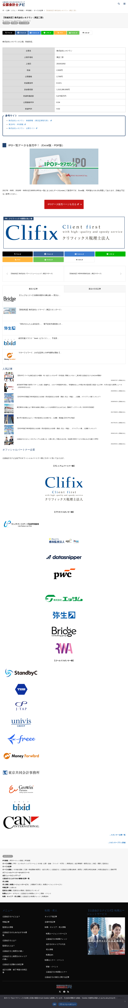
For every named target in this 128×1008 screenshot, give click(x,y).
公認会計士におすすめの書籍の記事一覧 (16, 878)
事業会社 (70, 863)
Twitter (60, 992)
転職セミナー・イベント (10, 893)
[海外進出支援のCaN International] (64, 822)
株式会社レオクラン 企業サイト (22, 128)
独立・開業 (97, 863)
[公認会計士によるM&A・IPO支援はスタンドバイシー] (64, 673)
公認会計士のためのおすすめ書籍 (14, 933)
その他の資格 (17, 869)
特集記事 (5, 887)
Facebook (64, 992)
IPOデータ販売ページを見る (62, 204)
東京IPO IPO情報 (16, 124)
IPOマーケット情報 (16, 860)
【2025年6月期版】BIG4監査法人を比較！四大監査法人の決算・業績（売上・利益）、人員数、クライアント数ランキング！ (59, 397)
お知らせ (13, 887)
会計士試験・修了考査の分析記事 (14, 971)
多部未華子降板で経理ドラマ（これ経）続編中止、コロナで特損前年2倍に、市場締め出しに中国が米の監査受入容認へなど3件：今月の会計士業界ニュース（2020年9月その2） (69, 386)
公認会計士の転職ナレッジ (31, 896)
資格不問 (113, 869)
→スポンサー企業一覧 (117, 835)
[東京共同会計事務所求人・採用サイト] (64, 772)
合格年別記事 (50, 922)
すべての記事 (24, 23)
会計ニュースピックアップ (11, 875)
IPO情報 (6, 23)
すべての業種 (7, 863)
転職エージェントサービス (56, 934)
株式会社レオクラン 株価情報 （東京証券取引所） (29, 121)
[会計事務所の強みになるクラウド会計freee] (64, 739)
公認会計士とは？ (9, 940)
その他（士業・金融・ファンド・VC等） (51, 863)
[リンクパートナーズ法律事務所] (64, 524)
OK (54, 1004)
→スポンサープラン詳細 (117, 842)
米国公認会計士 (103, 869)
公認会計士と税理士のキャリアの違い (14, 957)
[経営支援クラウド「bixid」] (64, 806)
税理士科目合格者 (90, 869)
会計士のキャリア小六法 (55, 944)
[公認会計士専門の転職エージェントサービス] (106, 954)
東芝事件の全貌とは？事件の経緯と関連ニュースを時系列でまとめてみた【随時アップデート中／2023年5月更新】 (56, 407)
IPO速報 (14, 23)
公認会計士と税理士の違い (13, 951)
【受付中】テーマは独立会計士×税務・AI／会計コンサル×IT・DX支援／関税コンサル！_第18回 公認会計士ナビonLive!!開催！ (59, 375)
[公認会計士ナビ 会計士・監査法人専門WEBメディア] (13, 4)
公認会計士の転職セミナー (30, 893)
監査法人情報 (7, 890)
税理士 (80, 869)
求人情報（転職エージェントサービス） (16, 884)
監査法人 (106, 863)
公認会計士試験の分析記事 (13, 964)
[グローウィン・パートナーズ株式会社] (64, 789)
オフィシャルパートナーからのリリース (16, 872)
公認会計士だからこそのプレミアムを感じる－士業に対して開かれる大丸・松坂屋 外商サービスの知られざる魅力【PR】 (58, 439)
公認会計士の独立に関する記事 (57, 977)
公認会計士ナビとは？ (11, 917)
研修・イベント (46, 893)
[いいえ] (125, 1001)
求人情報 (5, 881)
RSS (68, 992)
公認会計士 (55, 869)
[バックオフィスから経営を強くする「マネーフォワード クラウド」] (64, 756)
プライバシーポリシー (67, 1004)
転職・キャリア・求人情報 (11, 896)
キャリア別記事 (51, 917)
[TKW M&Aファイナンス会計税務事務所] (64, 689)
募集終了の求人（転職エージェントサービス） (47, 884)
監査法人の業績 (18, 890)
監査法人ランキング (32, 890)
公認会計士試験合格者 (68, 869)
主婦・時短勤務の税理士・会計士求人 (37, 869)
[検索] (118, 3)
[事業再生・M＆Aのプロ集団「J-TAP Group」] (64, 706)
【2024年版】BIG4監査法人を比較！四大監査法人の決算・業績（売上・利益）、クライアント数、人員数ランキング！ (57, 428)
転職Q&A (45, 896)
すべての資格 (7, 869)
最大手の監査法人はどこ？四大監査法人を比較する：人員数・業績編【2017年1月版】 (46, 418)
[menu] (124, 3)
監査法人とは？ (8, 946)
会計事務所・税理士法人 (83, 863)
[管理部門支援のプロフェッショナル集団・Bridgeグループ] (64, 632)
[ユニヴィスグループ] (64, 722)
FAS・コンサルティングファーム (24, 863)
